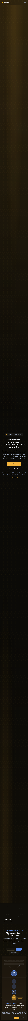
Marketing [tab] (10, 949)
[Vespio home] (6, 2)
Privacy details (15, 1014)
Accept (16, 1017)
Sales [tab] (18, 949)
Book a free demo (14, 464)
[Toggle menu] (25, 2)
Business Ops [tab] (14, 952)
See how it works (14, 469)
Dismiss (23, 1017)
